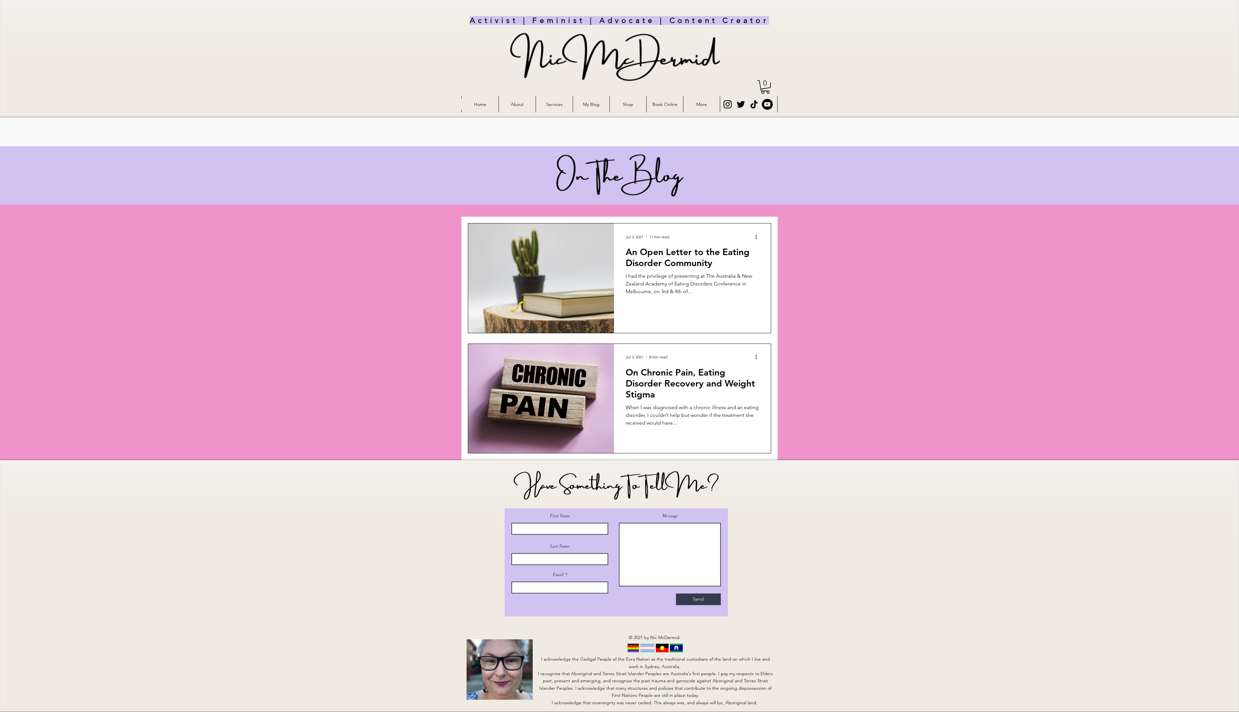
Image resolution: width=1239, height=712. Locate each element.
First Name (560, 515)
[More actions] (758, 237)
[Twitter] (740, 104)
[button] (765, 87)
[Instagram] (727, 104)
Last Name (559, 546)
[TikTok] (754, 104)
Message (670, 515)
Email (558, 574)
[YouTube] (767, 104)
